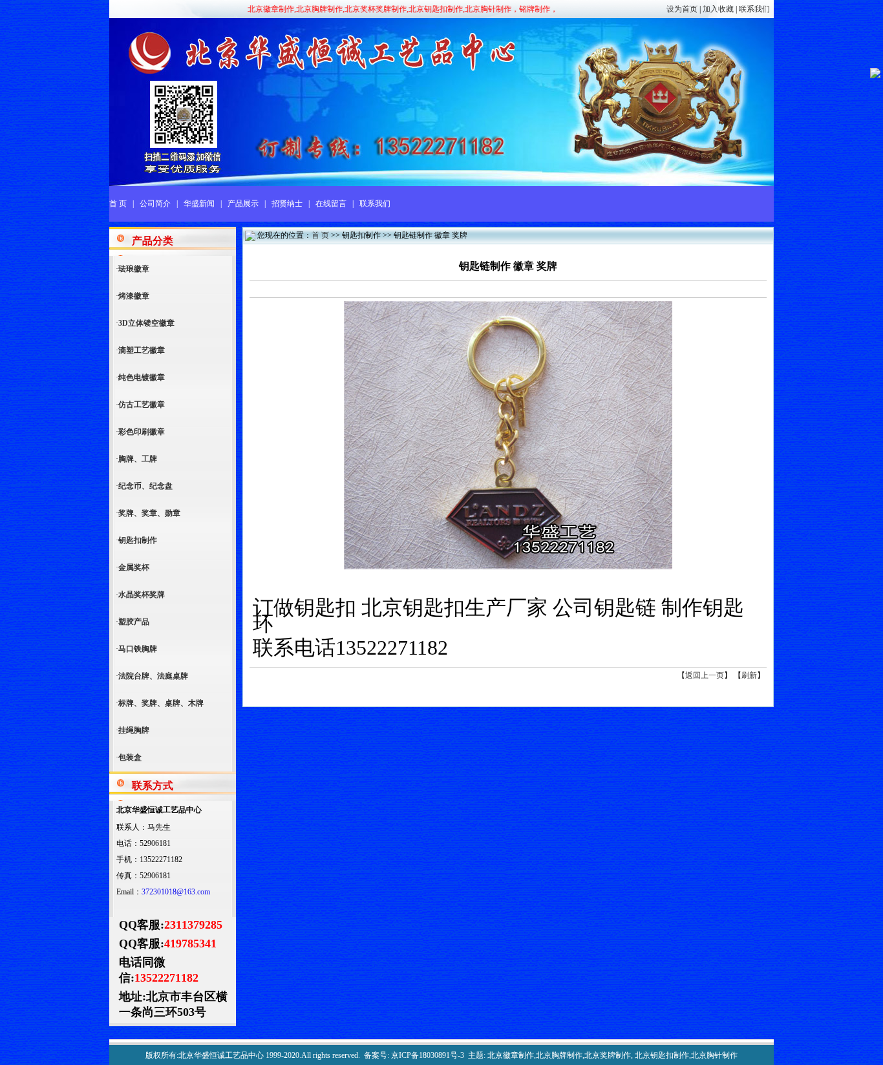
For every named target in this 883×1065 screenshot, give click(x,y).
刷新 (749, 675)
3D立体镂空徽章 (146, 323)
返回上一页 (704, 675)
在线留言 (330, 203)
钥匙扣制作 (137, 540)
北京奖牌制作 (607, 1055)
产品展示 (243, 203)
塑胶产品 (133, 621)
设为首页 (681, 9)
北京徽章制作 (510, 1055)
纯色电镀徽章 (141, 377)
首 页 (118, 203)
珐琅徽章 (133, 268)
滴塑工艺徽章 (141, 350)
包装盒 (130, 757)
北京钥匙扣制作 (662, 1055)
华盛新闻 (199, 203)
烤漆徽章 (133, 296)
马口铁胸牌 (137, 648)
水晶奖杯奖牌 (141, 594)
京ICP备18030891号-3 (427, 1055)
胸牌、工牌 (137, 458)
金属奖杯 (133, 567)
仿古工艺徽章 (141, 404)
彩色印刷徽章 (141, 431)
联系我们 (754, 9)
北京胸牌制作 (559, 1055)
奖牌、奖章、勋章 (149, 513)
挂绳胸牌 (133, 730)
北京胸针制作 (714, 1055)
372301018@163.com (176, 891)
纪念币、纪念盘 (145, 485)
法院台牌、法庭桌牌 (153, 675)
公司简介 (155, 203)
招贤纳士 (287, 203)
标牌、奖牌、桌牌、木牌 (161, 703)
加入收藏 (718, 9)
